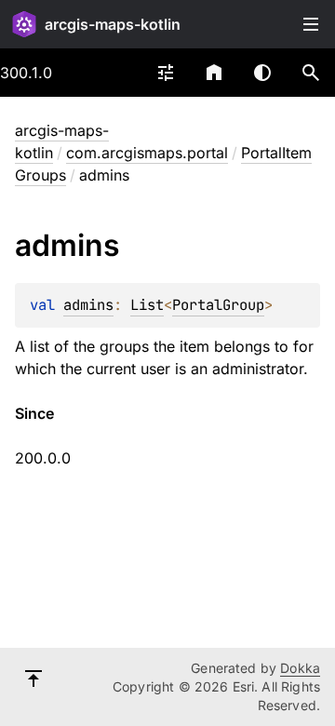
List (147, 305)
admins (88, 305)
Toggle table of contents (311, 24)
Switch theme (262, 72)
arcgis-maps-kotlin (113, 24)
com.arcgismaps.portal (147, 152)
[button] (311, 72)
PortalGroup (218, 305)
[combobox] (165, 72)
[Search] (311, 72)
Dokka (300, 668)
